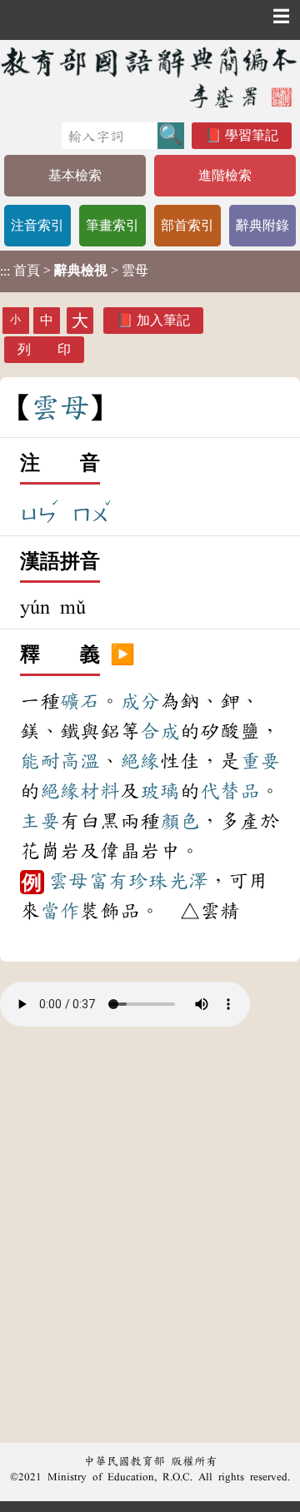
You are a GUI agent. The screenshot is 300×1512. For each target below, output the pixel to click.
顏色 (180, 821)
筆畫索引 (112, 225)
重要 (260, 761)
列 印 (44, 349)
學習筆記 (251, 135)
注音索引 (37, 225)
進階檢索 (225, 175)
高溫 (80, 761)
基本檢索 (75, 175)
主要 (40, 821)
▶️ (122, 655)
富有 (108, 881)
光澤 (188, 881)
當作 (60, 911)
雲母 (68, 881)
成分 (140, 701)
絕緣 (140, 761)
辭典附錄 (262, 225)
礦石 (80, 701)
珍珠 (148, 881)
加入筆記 (163, 320)
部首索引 (187, 225)
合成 (160, 731)
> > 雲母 (74, 270)
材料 (100, 791)
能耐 (40, 761)
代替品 (230, 791)
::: (5, 271)
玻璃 (160, 791)
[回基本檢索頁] (150, 77)
